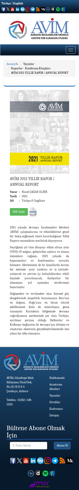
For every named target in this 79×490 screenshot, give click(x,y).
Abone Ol (62, 445)
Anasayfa (12, 64)
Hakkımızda (57, 378)
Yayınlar (28, 64)
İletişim (54, 415)
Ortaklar (54, 402)
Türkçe (6, 3)
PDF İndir (19, 212)
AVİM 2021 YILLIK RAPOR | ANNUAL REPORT (39, 73)
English (18, 3)
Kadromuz (56, 409)
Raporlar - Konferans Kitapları (30, 68)
